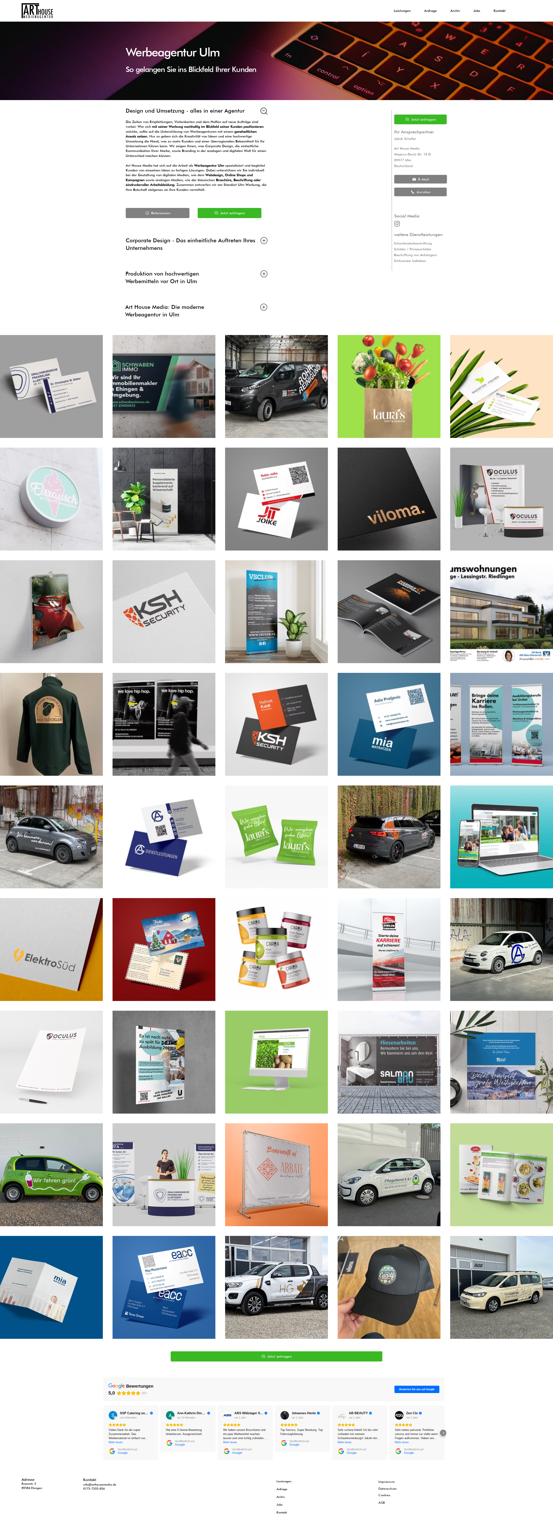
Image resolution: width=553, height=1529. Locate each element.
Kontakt (281, 1512)
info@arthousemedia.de (99, 1484)
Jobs (279, 1504)
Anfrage (281, 1489)
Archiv (280, 1497)
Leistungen (283, 1481)
